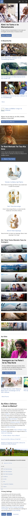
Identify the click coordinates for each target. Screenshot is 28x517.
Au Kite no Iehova (10, 427)
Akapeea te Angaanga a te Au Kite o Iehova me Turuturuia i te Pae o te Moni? (13, 443)
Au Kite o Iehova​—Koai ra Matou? (11, 435)
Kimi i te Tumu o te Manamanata (10, 25)
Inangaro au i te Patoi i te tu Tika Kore (13, 361)
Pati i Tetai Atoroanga (14, 206)
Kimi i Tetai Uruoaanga (6, 474)
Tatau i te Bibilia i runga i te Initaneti (13, 109)
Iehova (7, 414)
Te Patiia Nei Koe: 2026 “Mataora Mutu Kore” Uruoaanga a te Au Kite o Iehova (11, 390)
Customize (15, 514)
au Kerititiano (13, 419)
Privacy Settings (16, 510)
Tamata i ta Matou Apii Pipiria (14, 182)
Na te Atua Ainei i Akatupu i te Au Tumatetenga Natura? (11, 58)
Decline (9, 514)
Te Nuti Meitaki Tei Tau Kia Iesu (13, 147)
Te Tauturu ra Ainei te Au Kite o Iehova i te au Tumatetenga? (14, 96)
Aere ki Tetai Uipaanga (14, 231)
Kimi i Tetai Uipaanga (6, 471)
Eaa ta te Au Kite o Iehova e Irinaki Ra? (11, 439)
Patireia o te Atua (15, 422)
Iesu (7, 417)
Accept (3, 514)
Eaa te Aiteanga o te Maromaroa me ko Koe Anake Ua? (13, 77)
